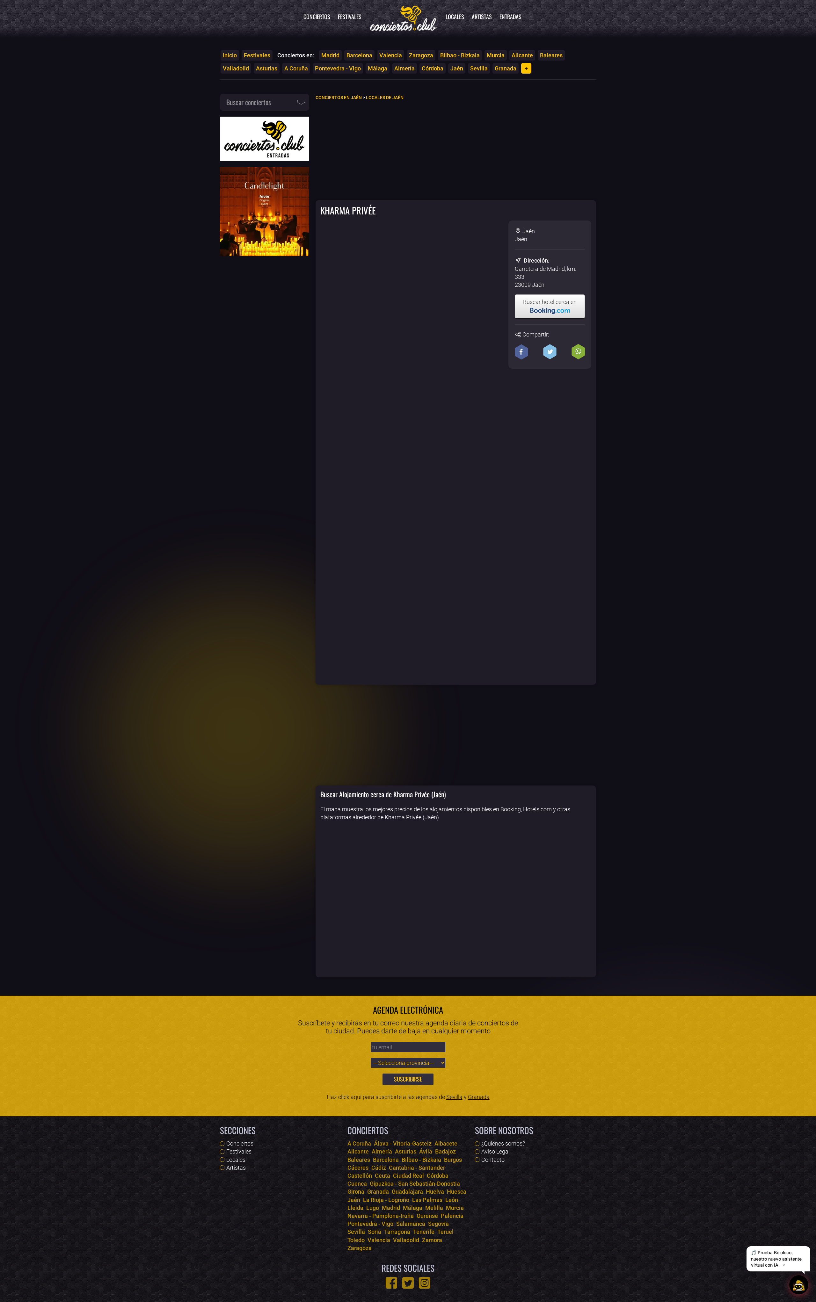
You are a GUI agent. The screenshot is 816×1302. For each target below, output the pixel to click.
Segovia (438, 1223)
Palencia (452, 1215)
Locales (455, 16)
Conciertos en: (295, 55)
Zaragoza (421, 55)
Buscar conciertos (248, 102)
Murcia (496, 55)
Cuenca (357, 1183)
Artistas (482, 16)
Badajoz (445, 1151)
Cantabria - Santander (417, 1167)
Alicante (522, 55)
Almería (404, 68)
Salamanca (410, 1223)
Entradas (510, 16)
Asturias (266, 68)
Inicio (230, 55)
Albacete (445, 1143)
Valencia (390, 55)
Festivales (349, 16)
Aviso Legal (495, 1151)
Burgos (453, 1159)
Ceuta (382, 1175)
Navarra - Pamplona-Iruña (380, 1215)
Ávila (425, 1151)
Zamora (432, 1240)
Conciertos (316, 16)
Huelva (435, 1191)
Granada (505, 68)
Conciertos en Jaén (339, 97)
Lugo (372, 1207)
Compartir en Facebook (521, 351)
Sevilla (479, 68)
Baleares (551, 55)
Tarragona (397, 1231)
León (451, 1200)
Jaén (456, 68)
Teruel (445, 1231)
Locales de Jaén (385, 97)
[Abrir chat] (798, 1284)
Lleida (355, 1207)
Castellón (359, 1175)
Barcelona (359, 55)
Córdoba (432, 68)
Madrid (330, 55)
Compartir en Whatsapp (578, 351)
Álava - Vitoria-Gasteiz (403, 1143)
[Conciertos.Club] (403, 17)
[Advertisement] (456, 149)
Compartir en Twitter (550, 351)
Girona (355, 1191)
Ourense (427, 1215)
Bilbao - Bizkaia (460, 55)
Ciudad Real (408, 1175)
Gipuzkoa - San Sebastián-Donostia (415, 1183)
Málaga (377, 68)
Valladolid (236, 68)
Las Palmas (427, 1200)
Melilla (434, 1207)
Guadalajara (407, 1191)
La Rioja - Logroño (386, 1200)
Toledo (356, 1240)
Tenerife (423, 1231)
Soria (374, 1231)
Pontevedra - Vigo (338, 68)
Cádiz (378, 1167)
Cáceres (357, 1167)
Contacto (493, 1159)
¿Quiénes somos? (503, 1143)
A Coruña (296, 68)
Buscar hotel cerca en (550, 302)
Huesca (456, 1191)
